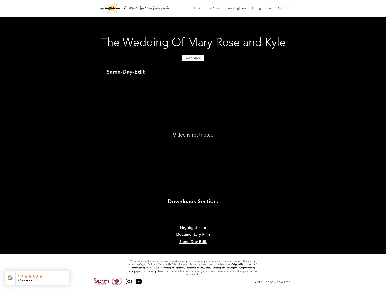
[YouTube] (139, 281)
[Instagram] (129, 281)
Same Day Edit (193, 241)
